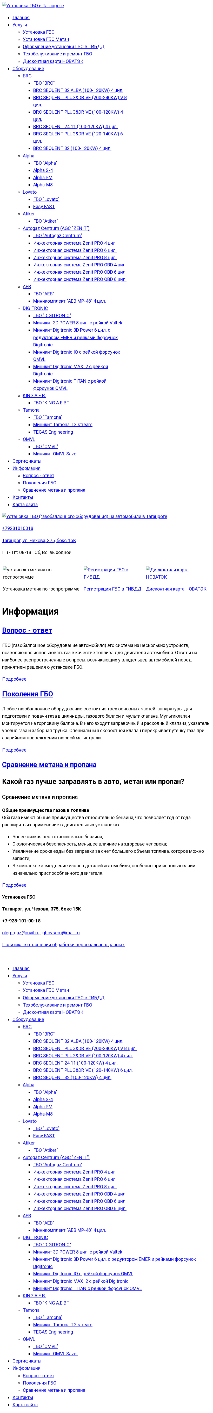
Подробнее (14, 679)
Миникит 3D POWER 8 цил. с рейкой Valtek (77, 322)
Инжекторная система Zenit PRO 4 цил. (75, 243)
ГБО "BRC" (44, 83)
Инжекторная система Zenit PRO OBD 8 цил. (80, 279)
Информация (26, 468)
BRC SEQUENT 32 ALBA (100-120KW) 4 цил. (78, 90)
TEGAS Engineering (53, 432)
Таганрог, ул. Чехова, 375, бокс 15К (39, 540)
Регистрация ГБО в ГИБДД (112, 589)
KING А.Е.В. (34, 395)
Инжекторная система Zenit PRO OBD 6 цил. (80, 272)
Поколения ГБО (39, 482)
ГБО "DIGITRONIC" (52, 315)
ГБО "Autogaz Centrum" (57, 235)
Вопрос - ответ (38, 475)
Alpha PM (42, 177)
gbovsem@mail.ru (61, 932)
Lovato (30, 192)
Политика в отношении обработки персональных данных (63, 944)
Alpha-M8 (43, 184)
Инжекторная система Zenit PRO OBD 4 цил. (80, 264)
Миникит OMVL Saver (55, 453)
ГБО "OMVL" (45, 446)
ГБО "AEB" (43, 293)
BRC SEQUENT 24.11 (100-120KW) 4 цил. (75, 126)
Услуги (19, 24)
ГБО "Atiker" (45, 221)
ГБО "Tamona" (47, 417)
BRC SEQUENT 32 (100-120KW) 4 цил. (72, 148)
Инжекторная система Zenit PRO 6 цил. (75, 250)
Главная (21, 17)
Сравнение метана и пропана (54, 490)
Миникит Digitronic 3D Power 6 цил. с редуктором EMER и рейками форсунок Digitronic (75, 337)
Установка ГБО (39, 32)
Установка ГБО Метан (46, 39)
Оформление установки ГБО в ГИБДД (63, 46)
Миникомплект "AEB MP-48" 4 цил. (69, 301)
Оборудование (28, 68)
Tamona (31, 410)
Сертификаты (27, 461)
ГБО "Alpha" (45, 163)
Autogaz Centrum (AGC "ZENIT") (56, 228)
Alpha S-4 (43, 170)
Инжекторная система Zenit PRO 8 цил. (75, 257)
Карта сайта (25, 504)
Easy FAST (44, 206)
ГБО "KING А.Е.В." (51, 402)
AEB (27, 286)
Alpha (28, 155)
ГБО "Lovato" (46, 199)
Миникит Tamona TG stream (62, 424)
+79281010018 (17, 528)
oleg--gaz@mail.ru (20, 932)
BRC (27, 75)
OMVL (29, 439)
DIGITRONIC (35, 308)
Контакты (22, 497)
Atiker (29, 213)
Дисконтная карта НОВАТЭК (53, 61)
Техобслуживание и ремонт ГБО (57, 53)
